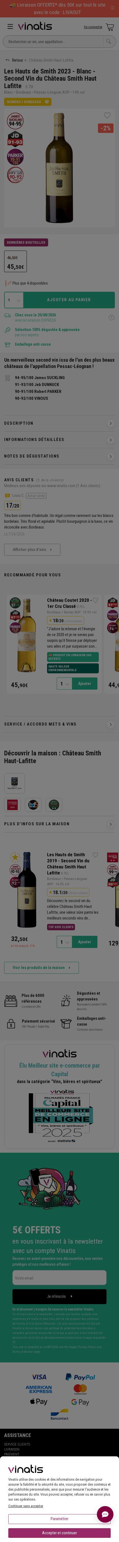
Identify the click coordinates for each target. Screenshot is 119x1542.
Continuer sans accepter (25, 1506)
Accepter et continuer (59, 1532)
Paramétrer (59, 1518)
